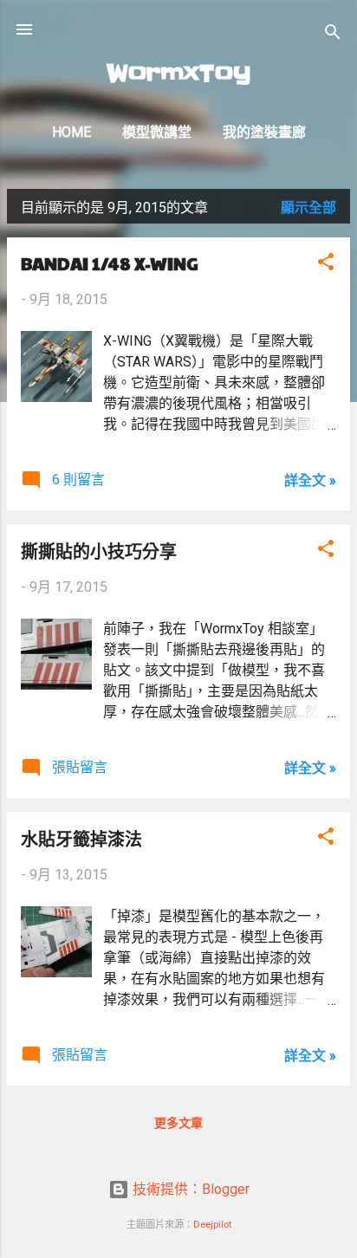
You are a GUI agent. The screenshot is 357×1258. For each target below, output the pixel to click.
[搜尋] (332, 35)
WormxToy (179, 73)
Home (71, 132)
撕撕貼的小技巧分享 (99, 551)
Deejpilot (212, 1224)
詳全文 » (310, 480)
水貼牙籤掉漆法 (81, 839)
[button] (325, 264)
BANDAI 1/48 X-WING (109, 263)
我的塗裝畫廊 (264, 132)
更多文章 (178, 1123)
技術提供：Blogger (189, 1189)
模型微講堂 (156, 132)
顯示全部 (308, 207)
